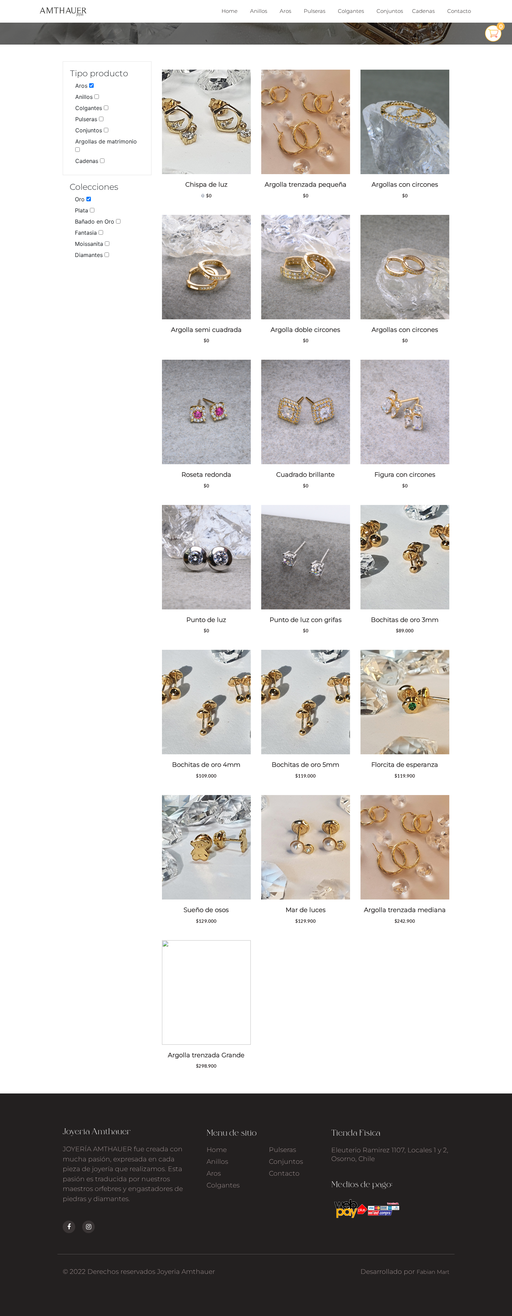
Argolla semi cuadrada (206, 330)
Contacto (459, 11)
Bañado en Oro (95, 221)
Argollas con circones (405, 184)
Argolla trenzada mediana (405, 910)
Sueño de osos (206, 910)
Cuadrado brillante (305, 474)
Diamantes (89, 254)
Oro (80, 199)
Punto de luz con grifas (306, 620)
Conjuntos (390, 11)
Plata (82, 210)
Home (230, 11)
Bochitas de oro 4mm (206, 765)
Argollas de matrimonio (106, 141)
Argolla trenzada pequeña (306, 184)
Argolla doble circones (305, 330)
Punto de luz (206, 620)
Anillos (258, 11)
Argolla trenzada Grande (206, 1055)
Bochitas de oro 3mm (405, 620)
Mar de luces (306, 910)
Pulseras (314, 11)
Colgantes (351, 11)
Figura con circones (404, 474)
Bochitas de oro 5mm (305, 765)
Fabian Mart (433, 1272)
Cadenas (423, 11)
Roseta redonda (206, 474)
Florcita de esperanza (404, 765)
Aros (285, 11)
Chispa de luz (206, 184)
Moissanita (90, 243)
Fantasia (87, 232)
